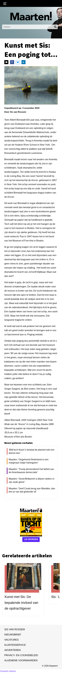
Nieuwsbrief (12, 634)
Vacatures (11, 639)
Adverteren (12, 650)
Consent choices (8, 671)
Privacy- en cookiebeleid (21, 655)
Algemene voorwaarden (20, 660)
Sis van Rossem (14, 629)
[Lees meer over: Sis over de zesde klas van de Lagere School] (22, 579)
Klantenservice (15, 645)
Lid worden (31, 539)
